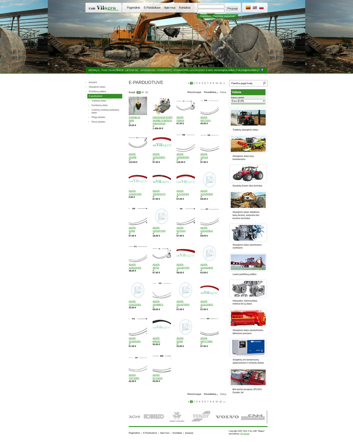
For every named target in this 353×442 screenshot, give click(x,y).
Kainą (223, 92)
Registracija (206, 16)
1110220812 (206, 231)
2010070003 (182, 304)
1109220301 (135, 268)
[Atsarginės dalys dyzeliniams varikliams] (248, 233)
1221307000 (182, 268)
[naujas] (189, 433)
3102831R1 (135, 341)
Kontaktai (184, 7)
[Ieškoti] (264, 84)
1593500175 (159, 194)
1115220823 (159, 157)
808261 (156, 341)
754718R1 (134, 378)
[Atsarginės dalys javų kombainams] (248, 144)
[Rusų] (261, 8)
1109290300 (182, 157)
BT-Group (244, 434)
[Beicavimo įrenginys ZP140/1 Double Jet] (248, 377)
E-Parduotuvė (152, 7)
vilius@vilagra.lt (248, 70)
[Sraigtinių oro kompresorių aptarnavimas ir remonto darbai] (248, 347)
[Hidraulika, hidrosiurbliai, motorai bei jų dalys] (248, 289)
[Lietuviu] (248, 8)
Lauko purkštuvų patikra (244, 274)
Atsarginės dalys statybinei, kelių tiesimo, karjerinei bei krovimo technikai (246, 215)
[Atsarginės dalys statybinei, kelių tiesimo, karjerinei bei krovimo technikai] (248, 200)
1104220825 (206, 268)
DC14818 (157, 378)
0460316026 (159, 123)
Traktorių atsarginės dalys (245, 129)
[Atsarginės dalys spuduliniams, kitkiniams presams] (248, 318)
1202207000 (159, 231)
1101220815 (206, 304)
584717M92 (206, 341)
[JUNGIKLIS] (140, 106)
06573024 (205, 120)
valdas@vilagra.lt (225, 70)
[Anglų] (255, 8)
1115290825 (206, 194)
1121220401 (182, 194)
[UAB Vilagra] (103, 8)
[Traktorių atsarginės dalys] (248, 118)
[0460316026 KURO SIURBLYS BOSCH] (164, 106)
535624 (180, 120)
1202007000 (135, 194)
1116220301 (135, 304)
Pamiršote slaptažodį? (224, 16)
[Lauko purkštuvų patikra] (248, 262)
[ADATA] (187, 106)
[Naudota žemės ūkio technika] (248, 174)
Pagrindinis (133, 7)
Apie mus (169, 7)
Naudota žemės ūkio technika (247, 185)
